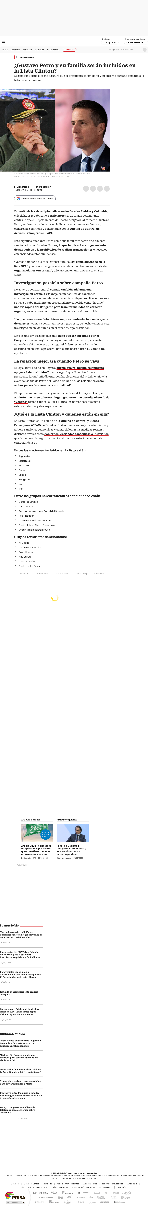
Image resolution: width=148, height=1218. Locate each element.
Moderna (53, 1201)
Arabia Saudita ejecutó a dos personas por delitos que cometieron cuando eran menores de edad (36, 850)
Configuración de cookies (83, 1187)
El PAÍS (39, 1193)
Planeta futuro (113, 1197)
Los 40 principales (52, 1193)
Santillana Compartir (82, 1193)
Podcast (27, 50)
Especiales (69, 50)
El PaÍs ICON (79, 1201)
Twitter (93, 189)
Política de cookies (60, 1187)
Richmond (39, 1201)
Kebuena (125, 1197)
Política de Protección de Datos (33, 1187)
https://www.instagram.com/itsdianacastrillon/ (56, 186)
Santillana (66, 1193)
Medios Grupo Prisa (15, 1202)
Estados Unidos (42, 573)
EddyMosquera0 (31, 186)
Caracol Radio (74, 41)
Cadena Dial (90, 1197)
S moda (92, 1201)
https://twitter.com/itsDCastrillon (53, 186)
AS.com (106, 1193)
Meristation (119, 1201)
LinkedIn (100, 189)
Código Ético (122, 1187)
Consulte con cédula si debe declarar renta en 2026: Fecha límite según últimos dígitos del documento (20, 1012)
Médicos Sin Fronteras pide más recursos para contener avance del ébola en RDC (19, 1057)
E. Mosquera (21, 187)
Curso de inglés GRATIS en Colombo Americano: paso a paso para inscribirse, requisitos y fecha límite (20, 954)
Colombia (23, 573)
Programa (111, 42)
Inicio (5, 50)
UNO (59, 1197)
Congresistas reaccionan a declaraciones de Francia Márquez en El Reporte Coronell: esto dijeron (20, 974)
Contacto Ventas (31, 1184)
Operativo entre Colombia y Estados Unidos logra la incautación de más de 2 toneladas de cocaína (21, 1095)
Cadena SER (96, 1193)
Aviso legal (132, 1184)
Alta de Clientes (90, 1184)
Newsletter (138, 50)
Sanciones (99, 573)
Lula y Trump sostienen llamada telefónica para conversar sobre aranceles (17, 1110)
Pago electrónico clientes (68, 1184)
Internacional (25, 57)
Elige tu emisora (134, 42)
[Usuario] (145, 50)
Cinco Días (80, 1197)
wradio (68, 1197)
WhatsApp (107, 189)
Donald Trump (81, 573)
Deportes (15, 50)
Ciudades (39, 50)
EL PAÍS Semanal (101, 1197)
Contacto (15, 1184)
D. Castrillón (43, 187)
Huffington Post (44, 1197)
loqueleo (104, 1201)
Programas (53, 50)
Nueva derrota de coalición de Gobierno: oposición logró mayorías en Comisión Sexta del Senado (21, 935)
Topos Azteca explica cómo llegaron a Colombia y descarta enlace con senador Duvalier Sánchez (20, 1043)
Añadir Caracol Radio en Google (37, 198)
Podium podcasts (67, 1201)
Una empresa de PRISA (15, 1195)
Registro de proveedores (112, 1184)
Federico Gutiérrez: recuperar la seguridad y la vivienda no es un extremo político (71, 850)
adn (115, 1193)
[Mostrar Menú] (3, 41)
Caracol (126, 1193)
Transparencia (105, 1187)
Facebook (86, 189)
